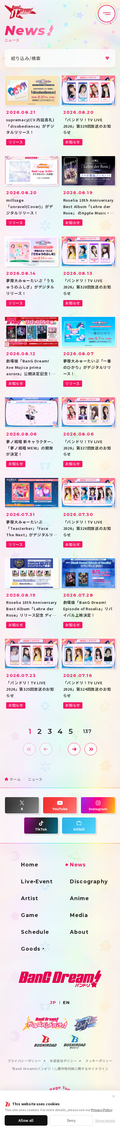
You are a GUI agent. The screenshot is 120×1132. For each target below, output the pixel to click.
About (79, 931)
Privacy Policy (101, 1109)
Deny (71, 1120)
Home (29, 864)
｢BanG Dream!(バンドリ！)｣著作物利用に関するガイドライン (60, 1068)
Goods (30, 948)
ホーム (15, 779)
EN (66, 1002)
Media (79, 915)
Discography (89, 881)
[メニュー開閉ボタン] (106, 13)
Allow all (25, 1120)
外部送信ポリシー (63, 1061)
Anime (79, 898)
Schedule (35, 931)
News (78, 864)
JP (53, 1002)
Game (29, 915)
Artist (29, 898)
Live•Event (37, 881)
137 (87, 731)
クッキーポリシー (98, 1061)
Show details (105, 1120)
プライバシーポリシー (24, 1061)
